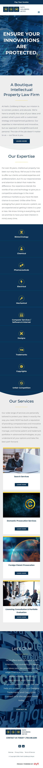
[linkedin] (23, 746)
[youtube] (19, 746)
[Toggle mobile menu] (39, 12)
